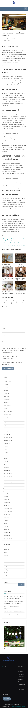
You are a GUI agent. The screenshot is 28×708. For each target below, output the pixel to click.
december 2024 (8, 437)
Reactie (4, 307)
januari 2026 (7, 402)
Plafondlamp (7, 561)
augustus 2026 (7, 381)
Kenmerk (6, 555)
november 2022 (8, 511)
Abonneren (6, 698)
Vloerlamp (6, 573)
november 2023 (8, 476)
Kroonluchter (7, 558)
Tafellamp (6, 564)
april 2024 (6, 461)
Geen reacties (7, 41)
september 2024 (8, 446)
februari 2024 (7, 467)
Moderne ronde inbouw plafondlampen (14, 611)
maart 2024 (6, 464)
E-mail (4, 335)
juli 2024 (6, 452)
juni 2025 (6, 420)
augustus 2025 (7, 414)
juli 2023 (6, 488)
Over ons (6, 666)
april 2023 (6, 496)
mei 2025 (6, 423)
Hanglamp (6, 549)
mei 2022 (6, 523)
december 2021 (8, 538)
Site (3, 342)
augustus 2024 (7, 449)
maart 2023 (6, 499)
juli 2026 (6, 384)
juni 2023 (6, 491)
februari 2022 (7, 532)
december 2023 (8, 473)
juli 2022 (6, 520)
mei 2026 (6, 390)
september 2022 (8, 517)
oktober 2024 (7, 443)
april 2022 (6, 526)
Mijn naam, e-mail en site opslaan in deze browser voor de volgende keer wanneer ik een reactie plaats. (14, 350)
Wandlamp (6, 575)
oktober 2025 (7, 408)
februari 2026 (7, 399)
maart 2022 (6, 529)
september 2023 (8, 482)
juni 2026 (6, 387)
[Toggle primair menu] (25, 8)
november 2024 (8, 440)
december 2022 (8, 508)
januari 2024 (7, 470)
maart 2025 (6, 429)
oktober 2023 (7, 479)
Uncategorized (7, 570)
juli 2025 (6, 417)
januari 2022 (7, 535)
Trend (5, 235)
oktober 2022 (7, 514)
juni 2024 (6, 455)
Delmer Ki (14, 38)
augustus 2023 (7, 485)
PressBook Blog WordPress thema (18, 706)
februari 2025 (7, 432)
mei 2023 (6, 493)
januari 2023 (7, 505)
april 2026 (6, 393)
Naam (4, 328)
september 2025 (8, 411)
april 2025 (6, 426)
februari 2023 (7, 502)
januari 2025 (7, 434)
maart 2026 (6, 396)
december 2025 (8, 405)
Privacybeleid (7, 669)
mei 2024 (6, 458)
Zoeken (6, 582)
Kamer (5, 552)
